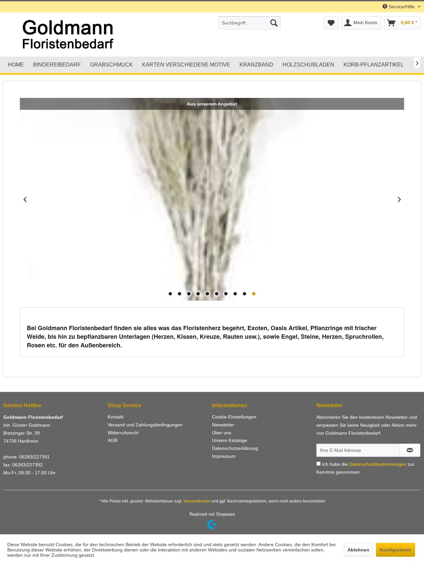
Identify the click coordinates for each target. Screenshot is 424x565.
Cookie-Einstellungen (234, 416)
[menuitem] (249, 22)
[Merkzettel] (331, 22)
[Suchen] (274, 22)
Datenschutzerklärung (235, 448)
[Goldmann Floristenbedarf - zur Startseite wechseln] (91, 34)
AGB (112, 440)
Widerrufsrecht (123, 432)
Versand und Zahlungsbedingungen (145, 424)
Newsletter (223, 424)
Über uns (221, 432)
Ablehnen (358, 549)
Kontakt (116, 416)
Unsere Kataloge (229, 440)
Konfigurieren (395, 549)
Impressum (224, 456)
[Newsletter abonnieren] (409, 450)
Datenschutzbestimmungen (377, 464)
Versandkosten (197, 501)
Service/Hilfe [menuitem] (401, 6)
